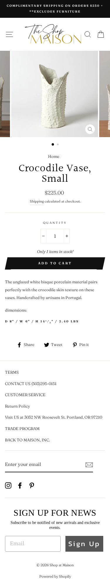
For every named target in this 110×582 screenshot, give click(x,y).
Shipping (37, 201)
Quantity (55, 223)
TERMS (12, 372)
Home (53, 156)
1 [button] (53, 144)
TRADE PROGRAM (22, 428)
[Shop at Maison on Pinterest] (31, 485)
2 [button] (58, 145)
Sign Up (84, 544)
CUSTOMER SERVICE (25, 394)
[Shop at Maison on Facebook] (20, 485)
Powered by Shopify (55, 576)
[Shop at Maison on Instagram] (8, 485)
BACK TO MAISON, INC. (27, 440)
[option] (55, 9)
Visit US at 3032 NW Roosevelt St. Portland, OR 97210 (53, 417)
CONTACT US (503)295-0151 (31, 383)
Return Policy (17, 406)
